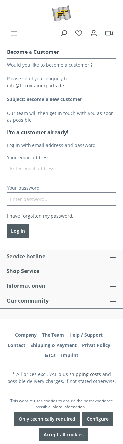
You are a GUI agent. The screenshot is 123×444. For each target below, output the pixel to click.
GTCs (50, 355)
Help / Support (86, 335)
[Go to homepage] (61, 13)
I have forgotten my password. (40, 216)
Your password (23, 188)
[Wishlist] (78, 33)
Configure (98, 419)
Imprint (69, 355)
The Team (53, 335)
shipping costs (85, 374)
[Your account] (93, 33)
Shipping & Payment (54, 345)
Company (26, 335)
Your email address (28, 157)
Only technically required (47, 419)
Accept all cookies (64, 435)
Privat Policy (96, 345)
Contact (16, 345)
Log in (18, 231)
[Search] (63, 33)
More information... (70, 407)
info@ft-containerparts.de (35, 85)
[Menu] (14, 33)
